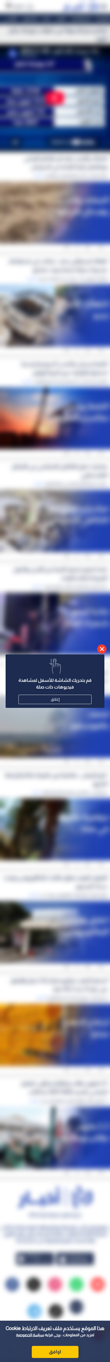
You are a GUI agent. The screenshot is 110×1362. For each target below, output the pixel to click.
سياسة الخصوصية (30, 1335)
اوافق (55, 1351)
